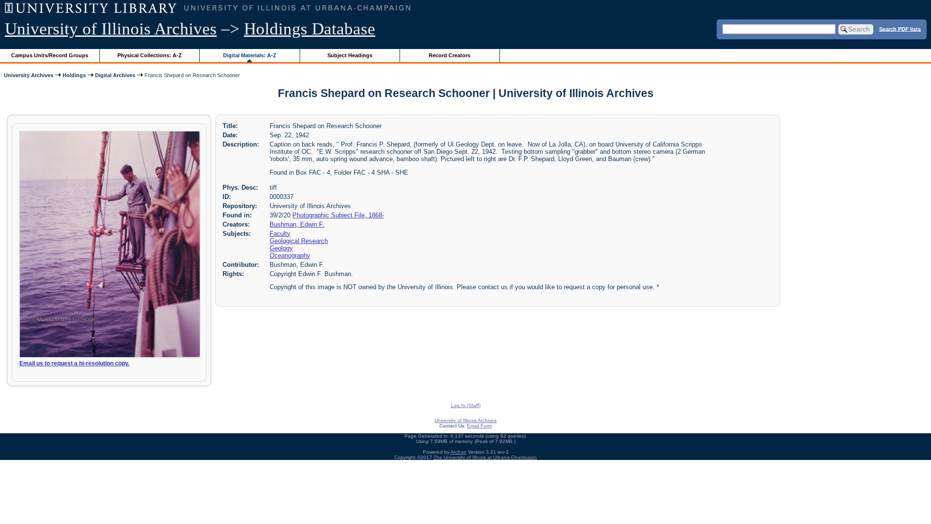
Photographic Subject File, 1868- (338, 215)
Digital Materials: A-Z (249, 55)
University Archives (28, 75)
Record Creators (449, 55)
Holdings (74, 75)
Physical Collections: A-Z (149, 55)
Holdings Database (309, 28)
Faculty (280, 233)
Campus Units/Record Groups (49, 55)
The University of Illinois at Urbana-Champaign (485, 457)
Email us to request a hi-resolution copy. (74, 363)
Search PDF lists (900, 29)
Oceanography (290, 255)
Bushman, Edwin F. (297, 224)
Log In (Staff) (466, 405)
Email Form (479, 425)
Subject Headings (349, 55)
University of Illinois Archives (111, 28)
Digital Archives (115, 75)
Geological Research (299, 241)
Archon (458, 452)
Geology (281, 248)
